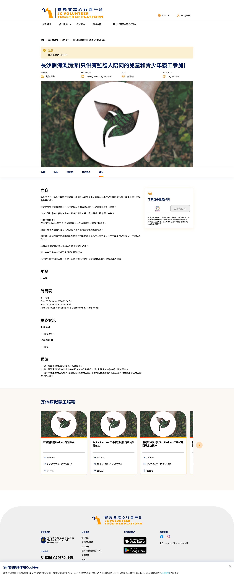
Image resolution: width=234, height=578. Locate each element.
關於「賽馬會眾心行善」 (125, 24)
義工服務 (63, 24)
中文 (164, 15)
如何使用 (47, 24)
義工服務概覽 (53, 40)
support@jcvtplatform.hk (176, 543)
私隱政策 (165, 573)
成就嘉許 (80, 24)
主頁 (42, 40)
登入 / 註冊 (185, 15)
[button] (193, 445)
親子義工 (65, 40)
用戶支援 (97, 24)
